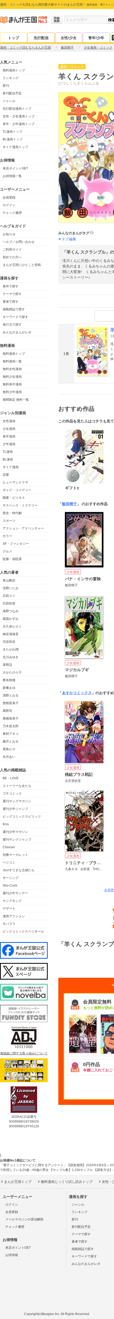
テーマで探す (12, 294)
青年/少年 (96, 38)
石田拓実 (9, 603)
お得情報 (11, 1255)
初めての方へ (12, 257)
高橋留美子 (11, 718)
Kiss (6, 824)
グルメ (7, 551)
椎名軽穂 (9, 680)
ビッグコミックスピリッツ (22, 816)
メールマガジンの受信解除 (24, 1219)
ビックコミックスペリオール (23, 931)
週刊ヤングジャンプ (17, 839)
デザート (9, 908)
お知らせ (9, 234)
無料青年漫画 (12, 384)
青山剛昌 (9, 580)
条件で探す (11, 286)
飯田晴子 (69, 504)
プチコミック (12, 793)
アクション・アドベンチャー (23, 528)
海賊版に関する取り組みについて (24, 1053)
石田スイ (9, 596)
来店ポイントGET (15, 168)
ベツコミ (9, 862)
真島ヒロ (9, 749)
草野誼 (7, 665)
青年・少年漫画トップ (18, 124)
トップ (13, 38)
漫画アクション (14, 916)
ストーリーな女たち (17, 786)
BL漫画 (8, 459)
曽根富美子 (11, 703)
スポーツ (9, 521)
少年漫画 (9, 444)
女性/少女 (69, 38)
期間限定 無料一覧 (16, 400)
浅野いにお (11, 588)
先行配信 (41, 38)
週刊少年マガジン (15, 832)
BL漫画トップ (13, 139)
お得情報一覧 (12, 176)
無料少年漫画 (12, 392)
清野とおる (11, 695)
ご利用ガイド (12, 249)
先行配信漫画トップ (17, 108)
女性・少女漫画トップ (18, 116)
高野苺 (7, 711)
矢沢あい (9, 757)
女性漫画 (9, 421)
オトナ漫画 (11, 467)
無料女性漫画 (12, 369)
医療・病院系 (12, 559)
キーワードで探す (15, 317)
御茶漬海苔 (11, 634)
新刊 (6, 85)
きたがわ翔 (11, 649)
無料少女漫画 (12, 377)
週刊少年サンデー (15, 893)
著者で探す (11, 301)
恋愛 (6, 475)
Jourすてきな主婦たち (18, 870)
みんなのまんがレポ (17, 332)
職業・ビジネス (14, 498)
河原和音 (9, 642)
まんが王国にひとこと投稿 (22, 265)
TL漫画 (8, 452)
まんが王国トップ (18, 1182)
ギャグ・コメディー (17, 490)
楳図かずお (11, 619)
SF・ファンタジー (16, 544)
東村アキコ (11, 734)
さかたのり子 (12, 672)
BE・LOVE (11, 778)
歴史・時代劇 (12, 513)
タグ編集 (69, 239)
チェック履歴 (12, 213)
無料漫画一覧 (12, 361)
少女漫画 (9, 429)
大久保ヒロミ (12, 626)
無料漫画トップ (14, 70)
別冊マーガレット (15, 855)
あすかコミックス (77, 693)
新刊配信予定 (12, 93)
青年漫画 (9, 436)
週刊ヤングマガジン (17, 801)
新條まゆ (9, 688)
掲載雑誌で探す (14, 309)
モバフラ (9, 924)
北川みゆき (11, 657)
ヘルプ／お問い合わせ (18, 242)
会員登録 (9, 197)
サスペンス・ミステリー (20, 505)
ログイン (9, 205)
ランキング (11, 78)
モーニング (11, 878)
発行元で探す (12, 324)
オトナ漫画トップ (15, 147)
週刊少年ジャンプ (15, 809)
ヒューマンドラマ (15, 482)
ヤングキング (12, 901)
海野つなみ (11, 611)
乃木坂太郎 (11, 726)
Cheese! (9, 847)
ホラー (7, 536)
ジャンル (9, 101)
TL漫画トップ (12, 131)
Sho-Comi (10, 885)
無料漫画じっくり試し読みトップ (67, 1182)
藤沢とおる (11, 741)
